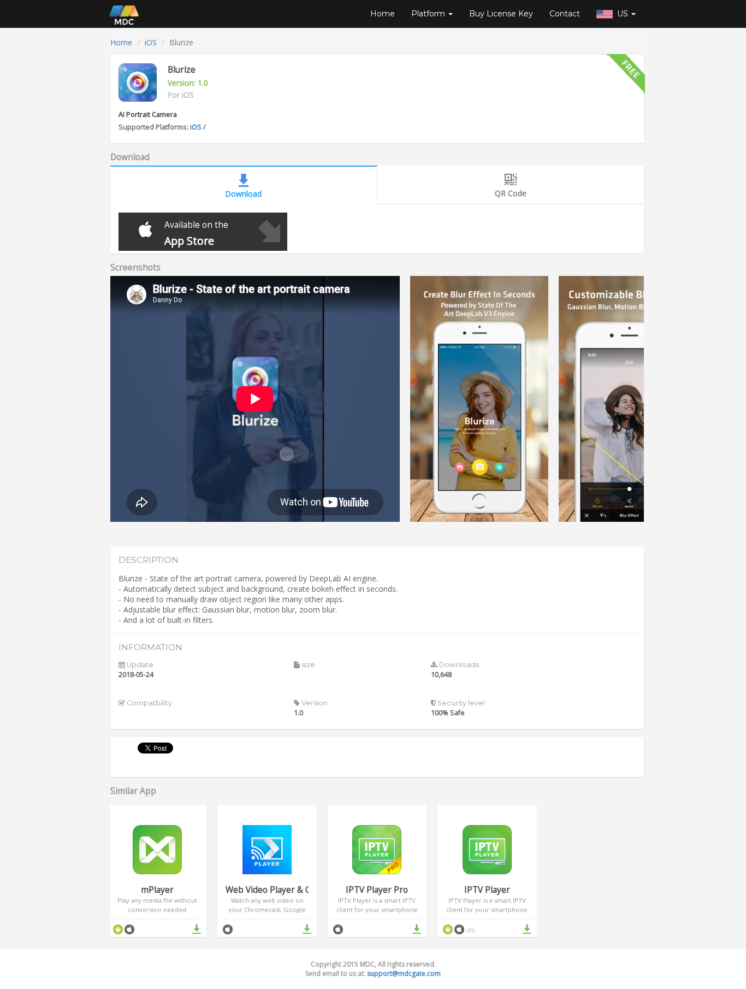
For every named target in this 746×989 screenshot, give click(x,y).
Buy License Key (501, 14)
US (621, 14)
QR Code (510, 193)
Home (382, 14)
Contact (564, 14)
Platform (429, 14)
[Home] (124, 13)
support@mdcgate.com (404, 973)
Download (243, 194)
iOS (151, 42)
